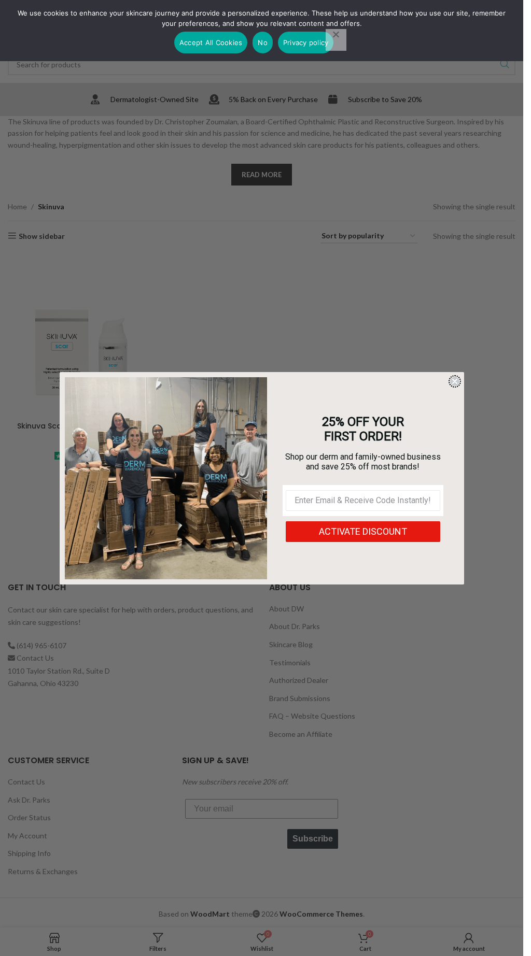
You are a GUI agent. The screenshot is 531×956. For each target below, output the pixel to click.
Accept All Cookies (211, 42)
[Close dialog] (455, 381)
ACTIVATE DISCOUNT (363, 531)
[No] (336, 40)
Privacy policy (306, 42)
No (263, 42)
